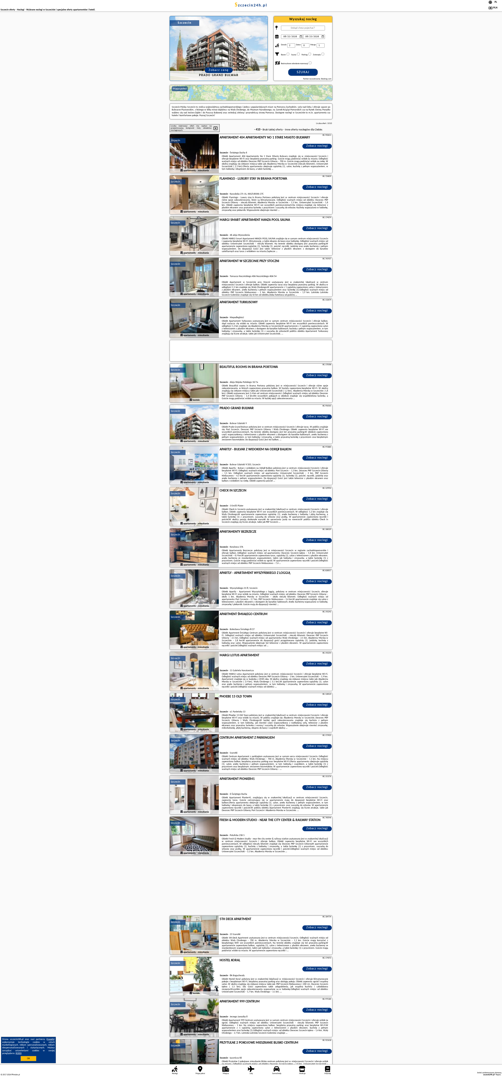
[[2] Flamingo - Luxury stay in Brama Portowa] (194, 195)
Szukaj (303, 72)
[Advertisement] (251, 886)
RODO (19, 1053)
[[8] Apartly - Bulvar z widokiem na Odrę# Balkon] (194, 465)
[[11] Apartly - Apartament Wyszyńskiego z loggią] (194, 589)
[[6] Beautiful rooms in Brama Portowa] (194, 383)
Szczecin (175, 140)
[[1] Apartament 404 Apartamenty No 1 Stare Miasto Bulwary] (194, 153)
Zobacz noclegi (317, 145)
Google (50, 1039)
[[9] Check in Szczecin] (194, 506)
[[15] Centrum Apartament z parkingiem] (194, 754)
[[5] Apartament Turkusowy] (194, 318)
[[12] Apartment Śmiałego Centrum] (194, 630)
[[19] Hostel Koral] (194, 976)
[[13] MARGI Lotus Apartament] (194, 671)
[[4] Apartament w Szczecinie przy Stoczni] (194, 277)
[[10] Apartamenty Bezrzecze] (194, 548)
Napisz (498, 1075)
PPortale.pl (15, 1075)
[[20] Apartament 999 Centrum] (194, 1017)
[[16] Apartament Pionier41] (194, 795)
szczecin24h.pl (251, 5)
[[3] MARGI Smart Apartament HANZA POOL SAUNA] (194, 236)
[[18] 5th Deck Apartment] (194, 935)
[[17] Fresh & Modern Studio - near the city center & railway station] (194, 836)
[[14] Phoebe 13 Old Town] (194, 712)
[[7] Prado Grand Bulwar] (194, 424)
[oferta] (181, 170)
